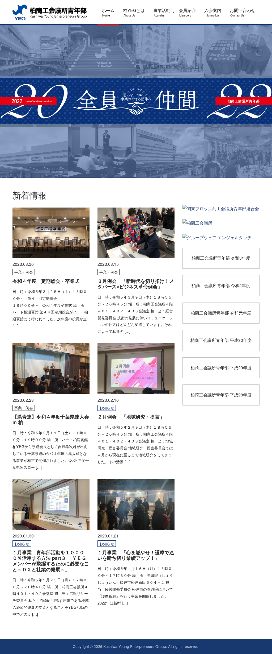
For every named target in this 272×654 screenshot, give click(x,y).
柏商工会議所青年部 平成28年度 (221, 395)
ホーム (108, 12)
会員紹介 (187, 12)
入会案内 (212, 12)
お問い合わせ (242, 12)
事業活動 (161, 12)
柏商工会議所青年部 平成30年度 (221, 340)
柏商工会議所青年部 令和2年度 (221, 285)
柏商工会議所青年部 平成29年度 (221, 368)
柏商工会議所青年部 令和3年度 (221, 258)
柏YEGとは (134, 12)
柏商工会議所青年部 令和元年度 (221, 313)
